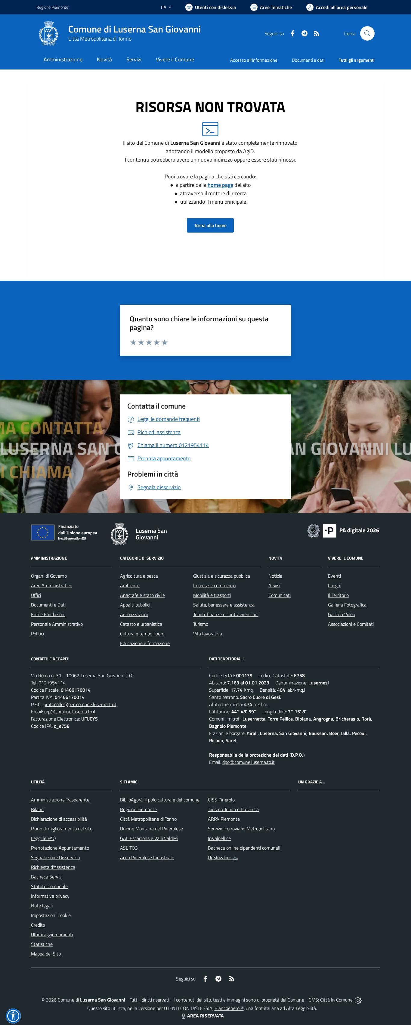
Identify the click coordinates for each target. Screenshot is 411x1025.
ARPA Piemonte (224, 819)
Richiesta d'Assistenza (53, 867)
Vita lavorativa (207, 633)
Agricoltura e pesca (139, 575)
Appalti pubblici (135, 604)
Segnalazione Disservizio (55, 857)
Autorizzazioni (134, 614)
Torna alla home (210, 225)
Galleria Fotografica (347, 604)
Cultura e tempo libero (142, 633)
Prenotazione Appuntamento (60, 847)
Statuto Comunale (49, 886)
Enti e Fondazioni (48, 614)
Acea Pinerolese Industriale (147, 857)
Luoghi (334, 585)
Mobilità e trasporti (212, 595)
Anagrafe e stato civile (142, 595)
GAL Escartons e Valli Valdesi (149, 838)
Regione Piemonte (52, 7)
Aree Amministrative (51, 585)
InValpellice (219, 838)
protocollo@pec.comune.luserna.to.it (80, 704)
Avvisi (274, 585)
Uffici (36, 595)
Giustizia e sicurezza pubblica (221, 575)
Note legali (42, 905)
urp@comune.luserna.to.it (70, 711)
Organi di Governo (49, 575)
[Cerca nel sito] (367, 33)
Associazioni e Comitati (351, 624)
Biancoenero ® (229, 1008)
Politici (37, 633)
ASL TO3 (129, 847)
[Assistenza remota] (358, 999)
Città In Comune (336, 999)
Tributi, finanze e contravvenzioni (225, 614)
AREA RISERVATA (205, 1015)
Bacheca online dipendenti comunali (244, 847)
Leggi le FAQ (43, 838)
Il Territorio (338, 595)
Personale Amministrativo (57, 624)
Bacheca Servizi (46, 876)
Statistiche (42, 944)
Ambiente (130, 585)
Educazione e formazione (145, 643)
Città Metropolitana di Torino (99, 39)
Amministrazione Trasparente (60, 799)
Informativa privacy (50, 896)
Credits (38, 924)
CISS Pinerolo (221, 799)
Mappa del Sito (46, 953)
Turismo (200, 624)
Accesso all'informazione (253, 60)
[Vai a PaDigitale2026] (343, 530)
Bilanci (37, 809)
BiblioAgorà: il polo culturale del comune (159, 799)
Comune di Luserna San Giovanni (134, 29)
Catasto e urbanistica (141, 624)
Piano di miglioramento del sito (61, 828)
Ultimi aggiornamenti (52, 934)
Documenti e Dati (48, 604)
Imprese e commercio (214, 585)
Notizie (275, 575)
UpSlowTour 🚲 (223, 857)
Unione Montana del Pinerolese (151, 828)
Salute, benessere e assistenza (224, 604)
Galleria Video (341, 614)
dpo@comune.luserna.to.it (248, 762)
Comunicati (279, 595)
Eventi (334, 575)
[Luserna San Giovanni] (48, 33)
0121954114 (52, 682)
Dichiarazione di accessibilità (59, 819)
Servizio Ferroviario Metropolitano (241, 828)
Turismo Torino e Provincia (233, 809)
